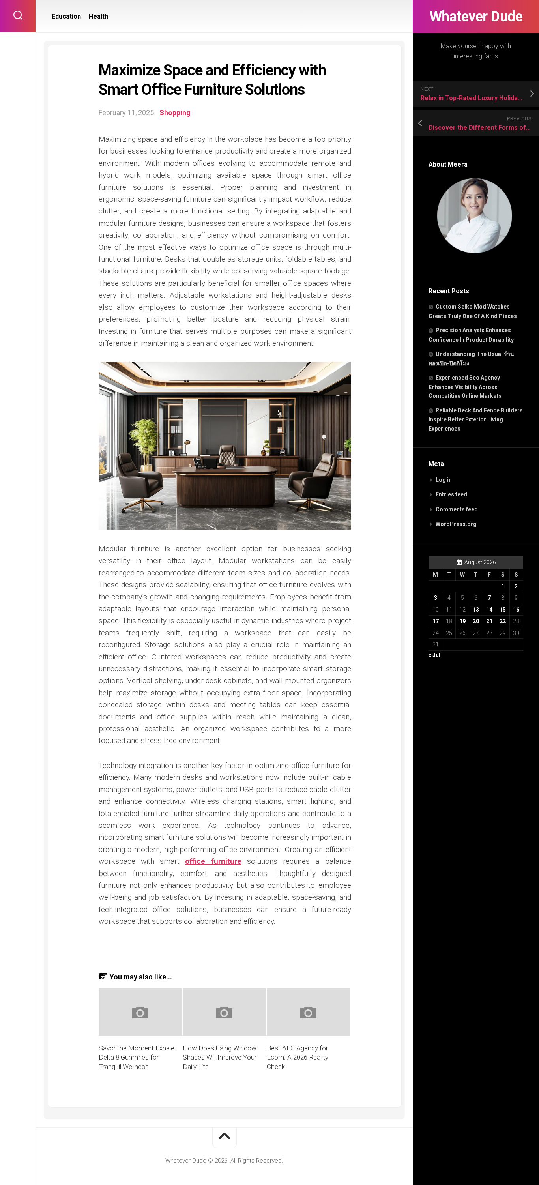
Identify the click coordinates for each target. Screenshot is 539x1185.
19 (462, 621)
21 (489, 621)
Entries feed (451, 494)
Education (66, 16)
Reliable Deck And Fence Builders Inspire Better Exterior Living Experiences (476, 419)
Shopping (175, 113)
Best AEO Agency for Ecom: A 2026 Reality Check (297, 1057)
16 (516, 610)
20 (476, 621)
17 (435, 621)
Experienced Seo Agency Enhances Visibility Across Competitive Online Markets (465, 386)
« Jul (434, 655)
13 (476, 610)
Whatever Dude (476, 16)
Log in (444, 480)
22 (503, 621)
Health (98, 16)
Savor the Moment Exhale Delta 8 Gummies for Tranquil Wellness (136, 1057)
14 (489, 610)
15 (503, 610)
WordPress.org (456, 524)
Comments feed (457, 509)
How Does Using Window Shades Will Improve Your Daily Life (219, 1057)
